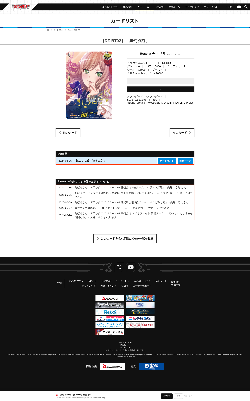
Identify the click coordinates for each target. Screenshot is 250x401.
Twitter (119, 267)
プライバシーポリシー (125, 342)
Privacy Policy (100, 398)
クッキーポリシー (125, 347)
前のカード (70, 132)
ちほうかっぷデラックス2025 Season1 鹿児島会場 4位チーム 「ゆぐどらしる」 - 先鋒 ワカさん (132, 202)
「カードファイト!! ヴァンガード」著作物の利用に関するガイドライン (125, 350)
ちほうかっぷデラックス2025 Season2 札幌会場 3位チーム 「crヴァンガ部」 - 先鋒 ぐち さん (130, 187)
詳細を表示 (188, 396)
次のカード (180, 132)
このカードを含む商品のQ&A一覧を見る (127, 238)
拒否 (178, 396)
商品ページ (185, 160)
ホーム (48, 30)
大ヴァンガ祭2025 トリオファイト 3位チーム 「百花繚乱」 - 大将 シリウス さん (123, 207)
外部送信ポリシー (125, 345)
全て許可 (166, 396)
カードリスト (58, 30)
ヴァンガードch (239, 7)
